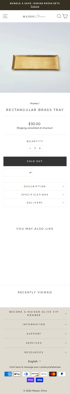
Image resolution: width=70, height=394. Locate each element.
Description (35, 186)
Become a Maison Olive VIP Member (34, 313)
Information (34, 324)
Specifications (35, 194)
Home (34, 103)
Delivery (35, 202)
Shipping (22, 127)
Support (34, 333)
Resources (34, 352)
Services (34, 342)
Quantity (35, 141)
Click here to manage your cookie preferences (35, 366)
